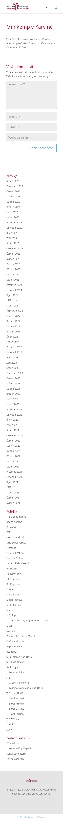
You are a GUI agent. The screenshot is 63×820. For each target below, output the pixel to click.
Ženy (9, 729)
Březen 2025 (13, 269)
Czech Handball (15, 537)
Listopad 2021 (14, 476)
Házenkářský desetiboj (19, 563)
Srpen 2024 (12, 305)
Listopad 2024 (14, 290)
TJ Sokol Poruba (15, 713)
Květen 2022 (13, 445)
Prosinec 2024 (14, 284)
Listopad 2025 (14, 227)
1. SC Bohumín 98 (16, 516)
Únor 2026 (12, 212)
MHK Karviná (13, 605)
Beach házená (14, 521)
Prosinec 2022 (14, 409)
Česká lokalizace (15, 758)
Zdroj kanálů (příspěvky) (19, 748)
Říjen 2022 (12, 419)
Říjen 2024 (12, 295)
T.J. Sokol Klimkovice (17, 682)
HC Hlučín (11, 568)
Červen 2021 (13, 497)
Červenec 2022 (14, 435)
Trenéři (10, 724)
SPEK (9, 677)
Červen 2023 (13, 378)
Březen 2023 (13, 393)
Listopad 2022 (14, 414)
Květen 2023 (13, 383)
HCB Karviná (13, 579)
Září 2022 (11, 425)
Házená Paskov (14, 558)
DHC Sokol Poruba (16, 542)
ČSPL (9, 532)
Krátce (10, 589)
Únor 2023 (12, 399)
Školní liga (12, 667)
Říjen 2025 (12, 233)
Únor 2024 (12, 336)
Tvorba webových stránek (27, 817)
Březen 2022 (13, 456)
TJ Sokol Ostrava (15, 708)
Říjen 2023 (12, 357)
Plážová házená (15, 641)
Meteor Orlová (14, 599)
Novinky (10, 631)
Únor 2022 (12, 461)
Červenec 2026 (14, 186)
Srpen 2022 (12, 430)
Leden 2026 (12, 217)
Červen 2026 (13, 191)
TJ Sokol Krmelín (15, 703)
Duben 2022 (13, 450)
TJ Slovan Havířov (16, 693)
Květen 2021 (13, 502)
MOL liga (11, 615)
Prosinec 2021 (14, 471)
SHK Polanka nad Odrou (19, 656)
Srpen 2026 (12, 181)
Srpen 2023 (12, 367)
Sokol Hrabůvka (15, 672)
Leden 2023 (12, 404)
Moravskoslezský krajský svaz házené (27, 620)
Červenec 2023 (14, 373)
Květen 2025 (13, 258)
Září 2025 (11, 238)
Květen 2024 (13, 321)
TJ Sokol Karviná (15, 698)
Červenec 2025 (14, 248)
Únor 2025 (12, 274)
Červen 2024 (13, 316)
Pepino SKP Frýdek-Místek (20, 636)
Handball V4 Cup (15, 553)
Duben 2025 (13, 264)
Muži (9, 625)
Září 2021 (11, 487)
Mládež (10, 610)
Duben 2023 (13, 388)
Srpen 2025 (12, 243)
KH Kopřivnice (14, 584)
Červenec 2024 (14, 310)
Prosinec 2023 (14, 347)
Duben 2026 (13, 201)
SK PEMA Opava (15, 662)
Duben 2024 (13, 326)
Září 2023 (11, 362)
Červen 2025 (13, 253)
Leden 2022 (12, 466)
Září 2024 (11, 300)
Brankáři (11, 527)
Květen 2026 (13, 196)
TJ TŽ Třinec (12, 719)
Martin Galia (13, 594)
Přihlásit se (12, 743)
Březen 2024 (13, 331)
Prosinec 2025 (14, 222)
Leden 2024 (12, 341)
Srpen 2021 (12, 492)
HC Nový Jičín (13, 573)
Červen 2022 (13, 440)
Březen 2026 (13, 207)
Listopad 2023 (14, 352)
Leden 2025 (12, 279)
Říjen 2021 (12, 482)
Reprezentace (14, 646)
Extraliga (11, 547)
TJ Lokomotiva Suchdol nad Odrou (25, 688)
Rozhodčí (11, 651)
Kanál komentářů (16, 753)
